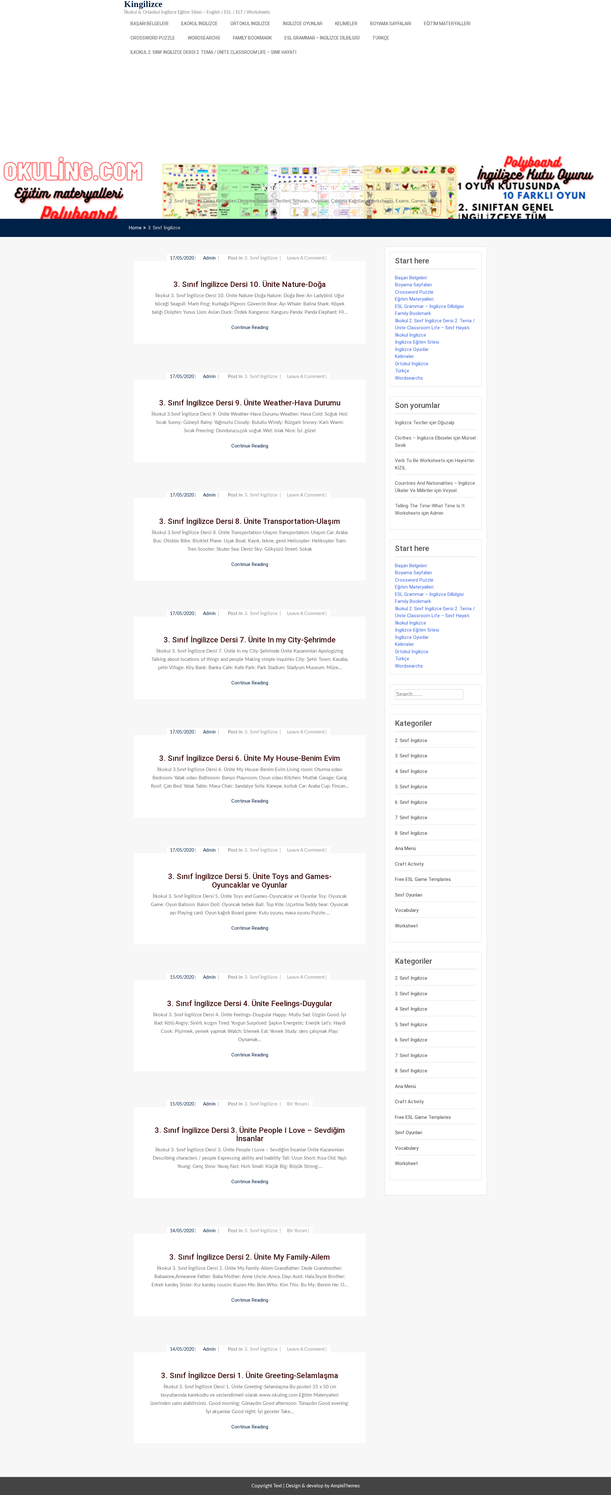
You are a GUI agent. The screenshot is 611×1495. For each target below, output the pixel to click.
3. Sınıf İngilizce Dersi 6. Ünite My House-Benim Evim (249, 758)
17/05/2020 (182, 258)
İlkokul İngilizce (199, 23)
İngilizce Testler (411, 423)
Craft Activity (409, 864)
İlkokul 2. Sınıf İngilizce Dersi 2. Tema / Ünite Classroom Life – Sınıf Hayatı (213, 52)
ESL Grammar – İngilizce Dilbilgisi (322, 37)
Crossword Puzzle (152, 37)
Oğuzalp (446, 423)
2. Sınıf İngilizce (411, 740)
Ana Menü (405, 848)
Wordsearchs (204, 37)
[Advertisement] (305, 107)
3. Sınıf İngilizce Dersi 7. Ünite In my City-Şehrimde (250, 639)
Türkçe (380, 37)
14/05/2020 (182, 1231)
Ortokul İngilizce (250, 23)
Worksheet (406, 926)
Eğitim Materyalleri (447, 23)
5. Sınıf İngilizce (411, 787)
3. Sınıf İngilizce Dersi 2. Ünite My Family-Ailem (249, 1257)
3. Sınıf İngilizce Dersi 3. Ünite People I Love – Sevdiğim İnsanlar (250, 1134)
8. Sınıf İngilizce (411, 833)
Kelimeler (346, 23)
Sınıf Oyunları (408, 895)
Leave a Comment (306, 258)
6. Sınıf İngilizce (411, 802)
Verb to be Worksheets (420, 460)
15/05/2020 (182, 977)
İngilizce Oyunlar (302, 23)
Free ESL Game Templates (423, 879)
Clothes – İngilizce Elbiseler (423, 438)
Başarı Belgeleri (149, 23)
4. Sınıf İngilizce (411, 771)
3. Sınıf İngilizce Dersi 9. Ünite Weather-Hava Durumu (250, 402)
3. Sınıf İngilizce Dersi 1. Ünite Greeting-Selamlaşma (249, 1375)
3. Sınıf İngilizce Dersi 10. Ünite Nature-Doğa (249, 284)
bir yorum (297, 1104)
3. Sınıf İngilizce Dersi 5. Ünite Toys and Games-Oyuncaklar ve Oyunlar (250, 880)
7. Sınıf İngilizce (411, 817)
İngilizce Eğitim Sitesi (417, 342)
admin (210, 258)
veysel (450, 490)
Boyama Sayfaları (390, 23)
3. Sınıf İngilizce (260, 258)
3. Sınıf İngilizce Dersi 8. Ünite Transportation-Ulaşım (249, 521)
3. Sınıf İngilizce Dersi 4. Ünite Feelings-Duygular (249, 1003)
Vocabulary (406, 910)
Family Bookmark (252, 37)
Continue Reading (249, 327)
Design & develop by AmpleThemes (323, 1486)
